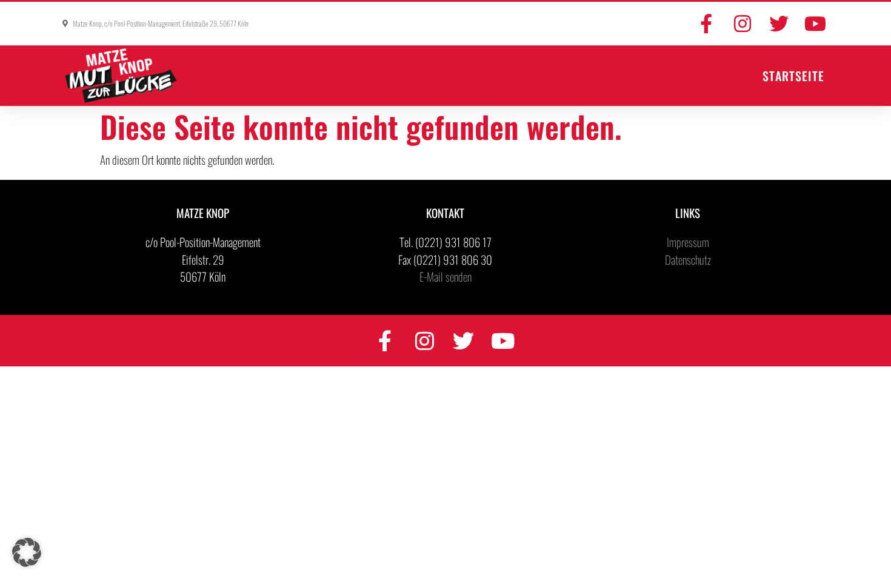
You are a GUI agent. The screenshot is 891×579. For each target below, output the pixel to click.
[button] (26, 552)
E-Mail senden (445, 276)
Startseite (793, 76)
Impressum (688, 241)
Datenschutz (688, 259)
